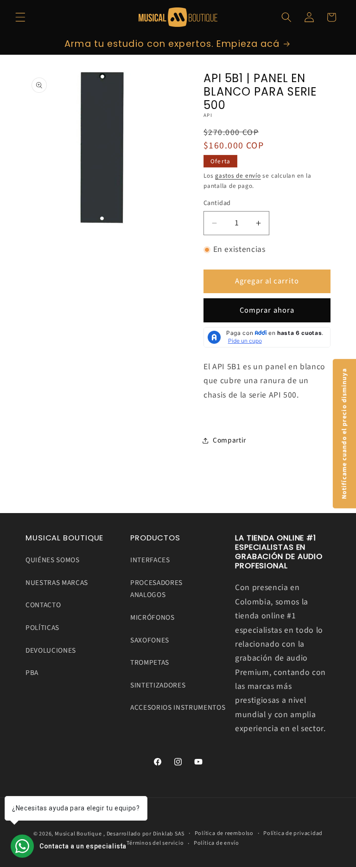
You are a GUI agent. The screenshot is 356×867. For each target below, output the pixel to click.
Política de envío (216, 843)
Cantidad (217, 203)
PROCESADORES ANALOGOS (156, 589)
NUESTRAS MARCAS (56, 583)
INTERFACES (150, 560)
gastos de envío (238, 175)
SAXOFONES (149, 640)
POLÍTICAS (42, 628)
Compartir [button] (229, 440)
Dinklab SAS (168, 834)
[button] (20, 17)
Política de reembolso (224, 833)
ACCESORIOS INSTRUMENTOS (177, 707)
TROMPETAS (149, 662)
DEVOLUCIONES (50, 650)
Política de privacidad (293, 833)
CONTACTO (43, 605)
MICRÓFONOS (152, 617)
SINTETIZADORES (157, 685)
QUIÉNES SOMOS (52, 560)
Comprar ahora (267, 310)
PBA (31, 673)
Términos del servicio (155, 843)
